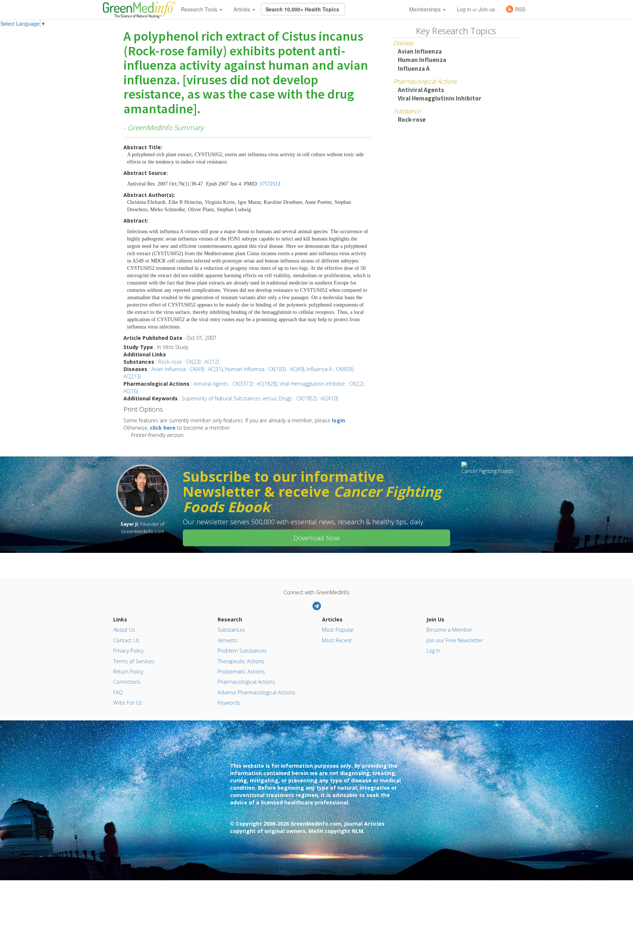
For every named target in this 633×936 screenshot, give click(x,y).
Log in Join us (476, 9)
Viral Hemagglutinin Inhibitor (439, 98)
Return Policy (128, 671)
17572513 (270, 184)
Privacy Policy (128, 650)
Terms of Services (134, 661)
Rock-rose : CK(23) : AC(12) (188, 361)
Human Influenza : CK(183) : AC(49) (264, 369)
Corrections (127, 681)
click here (162, 427)
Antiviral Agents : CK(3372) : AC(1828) (235, 383)
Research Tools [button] (200, 9)
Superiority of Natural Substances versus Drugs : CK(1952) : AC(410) (260, 398)
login (338, 420)
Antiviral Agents (421, 90)
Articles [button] (242, 9)
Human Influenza (422, 60)
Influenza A (414, 69)
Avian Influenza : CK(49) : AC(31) (186, 369)
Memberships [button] (425, 9)
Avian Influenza (420, 51)
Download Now (316, 537)
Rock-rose (412, 119)
